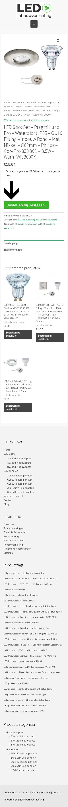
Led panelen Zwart (29, 711)
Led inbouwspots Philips (46, 639)
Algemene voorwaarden (17, 548)
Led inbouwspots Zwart (36, 672)
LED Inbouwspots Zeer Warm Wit (40, 667)
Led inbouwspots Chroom (42, 584)
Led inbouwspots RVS (13, 650)
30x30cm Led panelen (19, 475)
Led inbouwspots (21, 102)
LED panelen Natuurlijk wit (38, 700)
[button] (58, 41)
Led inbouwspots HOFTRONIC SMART (21, 622)
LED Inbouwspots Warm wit (43, 656)
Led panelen (55, 672)
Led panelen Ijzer (38, 694)
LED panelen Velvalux (14, 705)
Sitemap (8, 553)
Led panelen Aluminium (14, 678)
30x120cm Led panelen (20, 488)
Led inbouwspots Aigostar (32, 573)
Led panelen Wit (11, 711)
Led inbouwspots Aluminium (16, 578)
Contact (8, 500)
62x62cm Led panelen (19, 484)
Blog (6, 504)
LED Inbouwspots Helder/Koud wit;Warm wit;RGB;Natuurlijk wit (33, 612)
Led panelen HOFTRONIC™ (16, 694)
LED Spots (10, 454)
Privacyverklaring (13, 544)
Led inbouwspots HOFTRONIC (43, 617)
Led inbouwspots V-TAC (36, 650)
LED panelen (11, 471)
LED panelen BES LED (38, 678)
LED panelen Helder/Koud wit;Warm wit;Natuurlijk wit (28, 689)
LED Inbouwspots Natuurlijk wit (18, 639)
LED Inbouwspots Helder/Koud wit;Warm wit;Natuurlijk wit (30, 606)
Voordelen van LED (14, 496)
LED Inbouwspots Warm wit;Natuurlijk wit (23, 661)
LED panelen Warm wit (37, 705)
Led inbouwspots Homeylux (16, 628)
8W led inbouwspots (19, 467)
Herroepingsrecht (14, 540)
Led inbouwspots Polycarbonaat (47, 645)
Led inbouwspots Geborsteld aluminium (21, 595)
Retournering (11, 536)
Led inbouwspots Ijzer (40, 628)
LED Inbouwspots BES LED (23, 223)
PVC (42, 711)
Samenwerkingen (14, 528)
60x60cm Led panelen (19, 480)
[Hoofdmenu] (33, 24)
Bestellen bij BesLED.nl (26, 205)
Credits (57, 792)
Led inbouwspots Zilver (14, 672)
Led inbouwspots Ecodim (14, 589)
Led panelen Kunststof (14, 700)
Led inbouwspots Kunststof (16, 633)
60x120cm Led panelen (20, 492)
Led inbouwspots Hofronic (15, 617)
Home (7, 102)
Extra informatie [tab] (13, 249)
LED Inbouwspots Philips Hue (17, 645)
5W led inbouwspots (43, 102)
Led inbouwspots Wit (13, 667)
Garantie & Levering (15, 532)
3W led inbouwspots (19, 458)
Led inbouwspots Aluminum (44, 578)
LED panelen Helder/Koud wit (17, 683)
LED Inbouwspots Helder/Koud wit (19, 600)
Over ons (9, 524)
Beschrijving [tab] (11, 243)
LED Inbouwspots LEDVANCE (43, 633)
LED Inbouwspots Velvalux (16, 656)
